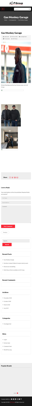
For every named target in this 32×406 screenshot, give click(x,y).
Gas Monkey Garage (9, 259)
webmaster (6, 36)
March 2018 (7, 304)
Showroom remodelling (9, 266)
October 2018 (7, 301)
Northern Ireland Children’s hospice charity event (16, 263)
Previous (5, 232)
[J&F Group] (16, 3)
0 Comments (7, 38)
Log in (5, 339)
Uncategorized (12, 20)
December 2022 (8, 298)
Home (5, 20)
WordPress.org (8, 349)
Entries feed (7, 343)
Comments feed (8, 346)
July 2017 (6, 308)
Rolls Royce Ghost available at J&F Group (14, 270)
